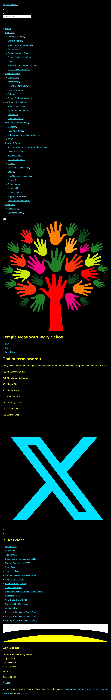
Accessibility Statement (97, 689)
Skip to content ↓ (10, 4)
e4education (65, 689)
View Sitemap (79, 689)
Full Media (8, 693)
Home (8, 344)
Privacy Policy (21, 693)
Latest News (11, 352)
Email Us (7, 683)
